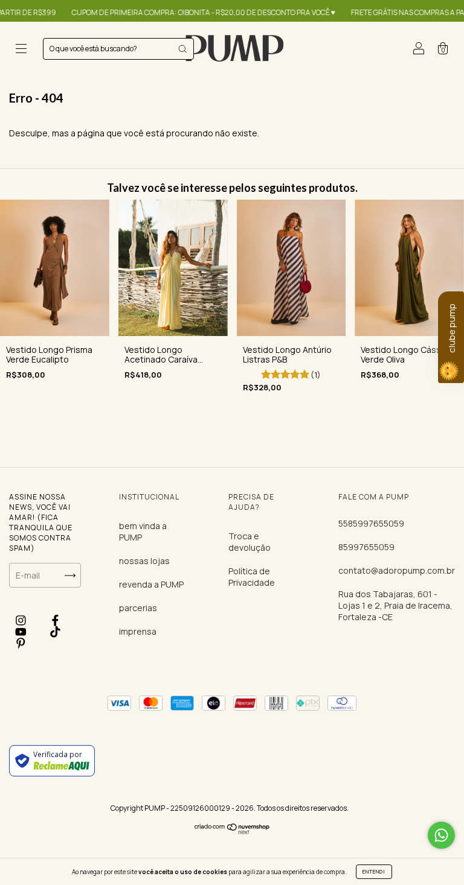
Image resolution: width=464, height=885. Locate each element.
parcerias (138, 608)
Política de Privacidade (251, 576)
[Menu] (21, 50)
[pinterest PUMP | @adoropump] (21, 643)
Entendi (373, 871)
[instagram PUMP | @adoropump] (21, 620)
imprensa (137, 631)
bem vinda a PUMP (143, 531)
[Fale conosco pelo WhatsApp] (441, 835)
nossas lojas (144, 560)
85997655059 (366, 547)
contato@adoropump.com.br (396, 570)
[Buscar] (182, 49)
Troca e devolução (249, 541)
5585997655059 (371, 523)
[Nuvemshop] (232, 831)
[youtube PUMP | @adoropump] (21, 632)
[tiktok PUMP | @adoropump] (55, 632)
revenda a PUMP (151, 584)
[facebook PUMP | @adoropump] (55, 620)
